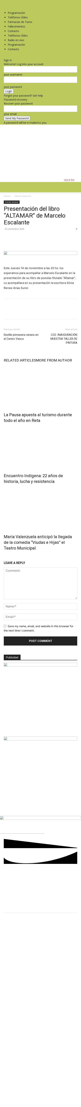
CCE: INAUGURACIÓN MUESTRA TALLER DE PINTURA (63, 338)
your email (10, 114)
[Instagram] (8, 2)
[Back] (5, 56)
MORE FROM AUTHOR (54, 360)
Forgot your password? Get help (23, 95)
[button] (6, 187)
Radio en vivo (16, 40)
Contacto (13, 31)
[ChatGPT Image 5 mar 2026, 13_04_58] (40, 665)
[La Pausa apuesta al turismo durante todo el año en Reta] (40, 386)
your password (13, 87)
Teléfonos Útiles (18, 17)
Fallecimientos (16, 26)
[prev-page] (5, 556)
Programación (16, 13)
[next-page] (7, 556)
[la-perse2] (40, 818)
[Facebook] (5, 2)
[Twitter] (10, 2)
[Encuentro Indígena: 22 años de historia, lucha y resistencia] (40, 447)
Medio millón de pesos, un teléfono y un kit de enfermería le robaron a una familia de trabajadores (41, 975)
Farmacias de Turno (20, 22)
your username (13, 74)
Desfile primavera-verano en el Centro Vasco (21, 336)
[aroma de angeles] (40, 739)
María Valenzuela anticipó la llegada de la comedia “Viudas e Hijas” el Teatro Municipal (38, 542)
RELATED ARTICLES (20, 360)
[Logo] (34, 260)
